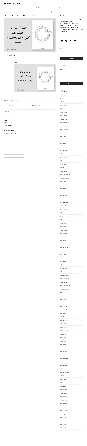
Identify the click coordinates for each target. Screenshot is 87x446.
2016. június (63, 421)
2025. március (63, 112)
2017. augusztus (64, 372)
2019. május (63, 299)
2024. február (63, 150)
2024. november (64, 122)
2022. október (63, 171)
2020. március (63, 265)
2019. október (63, 282)
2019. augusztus (64, 289)
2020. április (63, 261)
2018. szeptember (65, 327)
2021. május (63, 223)
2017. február (63, 393)
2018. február (63, 351)
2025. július (63, 98)
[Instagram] (66, 41)
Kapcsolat (25, 8)
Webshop (70, 8)
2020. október (63, 240)
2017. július (63, 376)
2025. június (63, 102)
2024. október (63, 126)
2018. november (64, 320)
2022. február (63, 195)
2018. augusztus (64, 330)
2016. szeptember (65, 410)
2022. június (63, 181)
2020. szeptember (65, 244)
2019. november (64, 278)
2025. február (63, 115)
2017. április (63, 386)
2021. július (63, 216)
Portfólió (35, 8)
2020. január (63, 271)
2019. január (63, 313)
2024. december (64, 119)
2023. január (63, 164)
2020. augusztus (64, 247)
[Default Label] (70, 41)
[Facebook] (62, 41)
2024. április (63, 143)
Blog (54, 8)
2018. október (63, 324)
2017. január (63, 396)
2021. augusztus (64, 213)
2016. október (63, 407)
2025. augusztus (64, 95)
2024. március (63, 147)
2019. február (63, 310)
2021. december (64, 202)
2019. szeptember (65, 285)
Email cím (62, 69)
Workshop (45, 8)
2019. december (64, 275)
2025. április (63, 108)
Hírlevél (61, 8)
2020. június (63, 254)
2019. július (63, 292)
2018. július (63, 334)
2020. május (63, 258)
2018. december (64, 317)
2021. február (63, 233)
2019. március (63, 306)
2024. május (63, 140)
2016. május (63, 424)
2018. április (63, 344)
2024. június (63, 136)
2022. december (64, 167)
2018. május (63, 341)
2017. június (63, 379)
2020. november (64, 237)
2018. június (63, 337)
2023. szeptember (65, 157)
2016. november (64, 403)
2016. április (63, 428)
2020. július (63, 251)
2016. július (63, 417)
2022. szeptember (65, 174)
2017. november (64, 362)
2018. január (63, 355)
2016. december (64, 400)
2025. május (63, 105)
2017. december (64, 358)
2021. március (63, 230)
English (78, 8)
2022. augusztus (64, 178)
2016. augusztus (64, 414)
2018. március (63, 348)
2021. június (63, 219)
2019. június (63, 296)
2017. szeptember (65, 369)
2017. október (63, 365)
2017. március (63, 389)
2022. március (63, 192)
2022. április (63, 188)
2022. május (63, 185)
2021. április (63, 226)
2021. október (63, 206)
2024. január (63, 154)
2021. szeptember (65, 209)
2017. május (63, 382)
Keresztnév (63, 76)
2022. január (63, 199)
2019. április (63, 303)
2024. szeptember (65, 129)
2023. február (63, 160)
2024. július (63, 133)
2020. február (63, 268)
